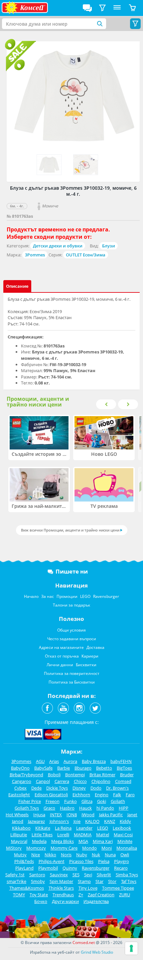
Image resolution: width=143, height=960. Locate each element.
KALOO (92, 821)
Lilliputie (18, 835)
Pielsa (103, 861)
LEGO (85, 596)
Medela (39, 841)
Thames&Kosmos (26, 888)
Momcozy (36, 848)
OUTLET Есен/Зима (85, 255)
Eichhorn (81, 795)
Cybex (20, 788)
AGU (40, 761)
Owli (124, 855)
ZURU (124, 895)
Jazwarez (36, 821)
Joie (76, 821)
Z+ (80, 895)
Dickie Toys (57, 788)
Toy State (39, 895)
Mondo (89, 848)
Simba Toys (127, 875)
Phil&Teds (24, 861)
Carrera (62, 781)
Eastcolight (19, 795)
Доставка (95, 647)
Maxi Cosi (123, 835)
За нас (47, 596)
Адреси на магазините (61, 647)
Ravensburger (106, 596)
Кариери (89, 656)
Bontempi (75, 775)
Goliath (118, 801)
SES (75, 875)
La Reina (63, 828)
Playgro (121, 861)
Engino (101, 795)
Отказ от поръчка (62, 656)
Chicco (80, 781)
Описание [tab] (17, 286)
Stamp (84, 881)
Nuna (110, 855)
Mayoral (19, 841)
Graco (49, 808)
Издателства (96, 901)
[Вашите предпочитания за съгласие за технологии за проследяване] (131, 948)
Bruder (127, 775)
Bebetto (104, 768)
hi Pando (105, 808)
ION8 (72, 815)
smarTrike (16, 881)
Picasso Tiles (81, 861)
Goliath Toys (27, 808)
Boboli (54, 775)
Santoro (37, 875)
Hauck (85, 808)
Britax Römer (102, 775)
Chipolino (100, 781)
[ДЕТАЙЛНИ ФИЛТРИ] (102, 8)
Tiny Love (87, 888)
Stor (112, 881)
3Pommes (35, 255)
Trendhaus (63, 895)
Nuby (81, 855)
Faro (130, 795)
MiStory (14, 848)
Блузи (108, 246)
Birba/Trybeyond (26, 775)
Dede (36, 788)
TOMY (19, 895)
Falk (117, 795)
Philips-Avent (52, 861)
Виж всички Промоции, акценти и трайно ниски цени (70, 530)
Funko (70, 801)
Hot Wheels (17, 815)
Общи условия (71, 630)
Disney (79, 788)
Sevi (88, 875)
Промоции (67, 596)
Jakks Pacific (111, 815)
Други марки (65, 901)
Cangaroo (21, 781)
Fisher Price (29, 801)
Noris (66, 855)
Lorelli (63, 835)
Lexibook (122, 828)
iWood (87, 815)
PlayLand (24, 868)
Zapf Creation (101, 895)
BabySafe (43, 768)
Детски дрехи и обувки (57, 246)
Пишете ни (72, 571)
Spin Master (61, 881)
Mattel (102, 835)
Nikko (50, 855)
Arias (54, 761)
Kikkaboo (21, 828)
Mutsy (20, 855)
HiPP (123, 808)
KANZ (109, 821)
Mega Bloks (62, 841)
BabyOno (20, 768)
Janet (132, 815)
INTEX (56, 815)
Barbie (63, 768)
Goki (101, 801)
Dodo (95, 788)
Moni (106, 848)
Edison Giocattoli (51, 795)
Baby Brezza (94, 761)
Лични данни (60, 665)
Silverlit (104, 875)
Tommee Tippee (118, 888)
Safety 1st (15, 875)
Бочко (40, 901)
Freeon (53, 801)
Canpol (43, 781)
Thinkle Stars (61, 888)
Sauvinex (59, 875)
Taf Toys (128, 881)
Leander (84, 828)
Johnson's (59, 821)
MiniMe (124, 841)
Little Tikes (42, 835)
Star (99, 881)
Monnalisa (126, 848)
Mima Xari (103, 841)
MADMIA (82, 835)
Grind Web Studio (97, 952)
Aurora (70, 761)
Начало (31, 596)
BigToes (124, 768)
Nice (35, 855)
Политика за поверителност (71, 673)
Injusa (39, 815)
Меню (117, 8)
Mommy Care (64, 848)
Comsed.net (83, 942)
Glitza (86, 801)
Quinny (70, 868)
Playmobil (48, 868)
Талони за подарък (71, 605)
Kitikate (42, 828)
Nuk (96, 855)
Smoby (38, 881)
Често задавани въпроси (71, 639)
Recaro (121, 868)
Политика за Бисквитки (72, 682)
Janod (17, 821)
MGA (83, 841)
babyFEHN (121, 761)
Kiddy (125, 821)
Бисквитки (86, 665)
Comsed (123, 781)
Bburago (82, 768)
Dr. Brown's (117, 788)
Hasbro (67, 808)
